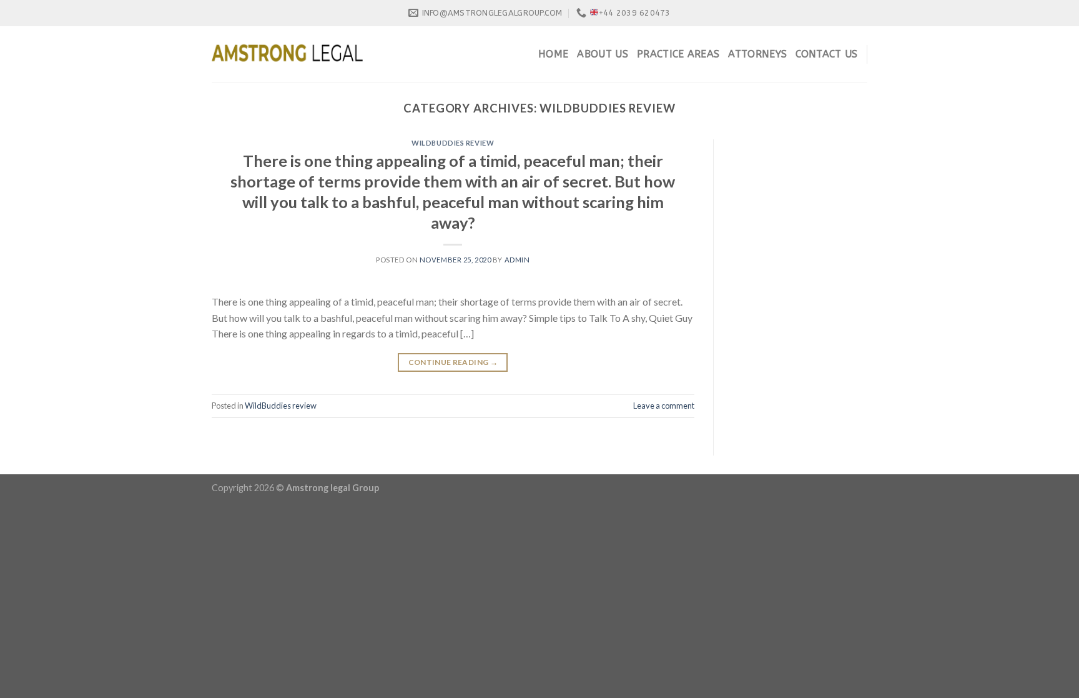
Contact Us (826, 54)
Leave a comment (663, 406)
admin (517, 260)
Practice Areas (678, 54)
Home (553, 54)
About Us (602, 54)
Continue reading (453, 362)
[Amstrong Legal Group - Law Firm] (287, 54)
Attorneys (757, 54)
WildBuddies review (452, 143)
